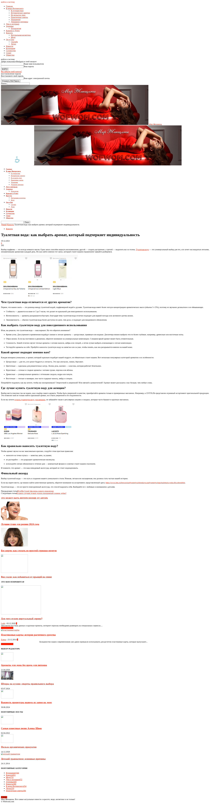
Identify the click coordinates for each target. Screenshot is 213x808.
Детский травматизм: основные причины (23, 759)
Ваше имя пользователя (34, 64)
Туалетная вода (142, 249)
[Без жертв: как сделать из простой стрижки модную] (14, 546)
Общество (10, 55)
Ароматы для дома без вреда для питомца (24, 665)
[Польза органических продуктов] (7, 742)
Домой (4, 225)
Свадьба (14, 42)
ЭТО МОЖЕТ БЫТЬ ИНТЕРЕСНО (16, 498)
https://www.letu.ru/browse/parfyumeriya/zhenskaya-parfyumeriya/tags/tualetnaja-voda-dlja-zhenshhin (145, 483)
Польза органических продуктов (18, 747)
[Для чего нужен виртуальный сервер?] (21, 614)
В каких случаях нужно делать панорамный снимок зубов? (41, 493)
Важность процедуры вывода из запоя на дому (26, 702)
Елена (3, 640)
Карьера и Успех (13, 31)
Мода (13, 37)
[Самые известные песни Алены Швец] (7, 723)
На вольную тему (18, 15)
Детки (13, 44)
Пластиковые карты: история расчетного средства (28, 634)
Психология (16, 28)
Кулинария (10, 48)
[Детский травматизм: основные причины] (10, 754)
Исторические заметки (20, 13)
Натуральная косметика (21, 35)
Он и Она (10, 40)
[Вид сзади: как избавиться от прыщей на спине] (14, 572)
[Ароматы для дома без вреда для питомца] (7, 660)
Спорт (8, 53)
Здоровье (10, 26)
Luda (3, 623)
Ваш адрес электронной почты (37, 78)
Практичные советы (19, 17)
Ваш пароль (29, 66)
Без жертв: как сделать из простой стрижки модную (29, 550)
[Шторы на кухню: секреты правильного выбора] (7, 679)
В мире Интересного (14, 8)
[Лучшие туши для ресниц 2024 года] (14, 519)
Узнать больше (7, 628)
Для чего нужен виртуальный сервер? (21, 618)
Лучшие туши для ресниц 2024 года (20, 524)
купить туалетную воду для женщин (30, 400)
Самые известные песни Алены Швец (21, 728)
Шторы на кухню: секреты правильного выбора (27, 683)
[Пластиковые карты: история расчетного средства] (10, 630)
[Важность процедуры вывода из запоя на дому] (7, 698)
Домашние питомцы (19, 22)
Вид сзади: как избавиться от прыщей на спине (26, 577)
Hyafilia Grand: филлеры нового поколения (35, 491)
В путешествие (17, 11)
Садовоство (11, 51)
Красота (9, 33)
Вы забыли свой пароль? (11, 71)
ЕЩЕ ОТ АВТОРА (40, 498)
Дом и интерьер (12, 24)
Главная (9, 6)
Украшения (15, 20)
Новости (9, 46)
